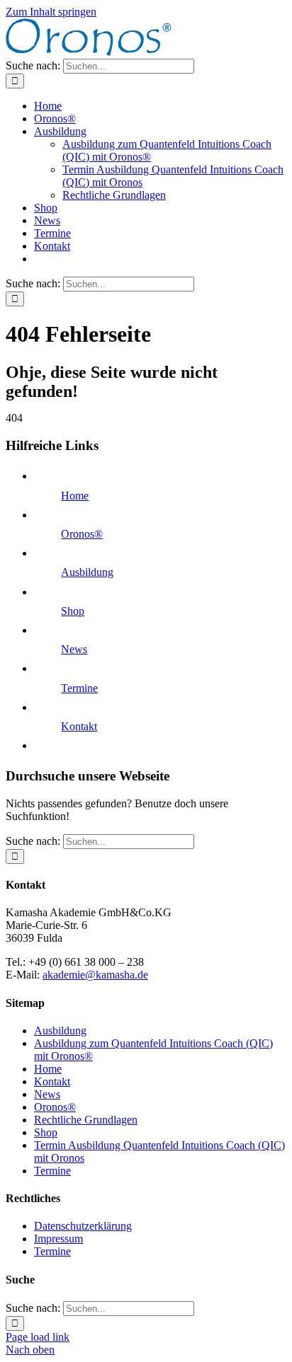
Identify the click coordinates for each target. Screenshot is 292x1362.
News (74, 649)
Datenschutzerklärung (83, 1226)
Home (75, 496)
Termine (79, 688)
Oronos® (82, 534)
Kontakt (79, 726)
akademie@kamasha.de (95, 975)
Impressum (58, 1239)
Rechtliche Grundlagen (85, 1120)
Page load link (37, 1337)
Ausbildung (87, 572)
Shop (72, 611)
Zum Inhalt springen (51, 12)
